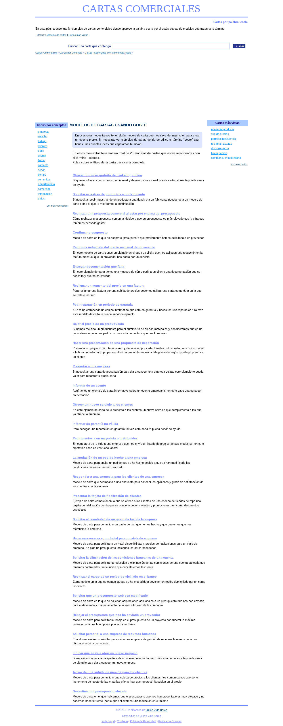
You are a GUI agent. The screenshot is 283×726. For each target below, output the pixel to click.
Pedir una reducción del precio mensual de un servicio (114, 247)
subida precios (220, 134)
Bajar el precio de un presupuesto (98, 324)
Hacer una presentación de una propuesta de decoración (116, 343)
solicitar (42, 136)
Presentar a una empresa (91, 366)
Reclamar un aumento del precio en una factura (108, 285)
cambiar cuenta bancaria (226, 157)
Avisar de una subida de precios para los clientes (110, 672)
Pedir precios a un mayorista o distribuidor (105, 438)
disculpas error (220, 148)
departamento (46, 184)
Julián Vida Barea (156, 710)
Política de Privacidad (143, 721)
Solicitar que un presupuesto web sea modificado (110, 595)
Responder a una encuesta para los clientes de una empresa (118, 476)
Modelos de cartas (57, 35)
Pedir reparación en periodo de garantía (103, 304)
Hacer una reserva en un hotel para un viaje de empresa (115, 538)
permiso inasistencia (223, 138)
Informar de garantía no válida (95, 423)
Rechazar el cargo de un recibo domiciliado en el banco (115, 576)
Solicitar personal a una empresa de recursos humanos (114, 634)
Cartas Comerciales (141, 8)
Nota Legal (108, 721)
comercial (44, 189)
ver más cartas (239, 164)
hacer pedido (219, 153)
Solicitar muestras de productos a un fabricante (109, 194)
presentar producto (222, 129)
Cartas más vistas (78, 35)
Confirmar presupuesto (90, 232)
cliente (42, 155)
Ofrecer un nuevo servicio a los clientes (103, 404)
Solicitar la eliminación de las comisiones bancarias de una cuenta (123, 557)
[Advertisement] (141, 87)
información (45, 193)
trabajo (42, 141)
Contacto (122, 721)
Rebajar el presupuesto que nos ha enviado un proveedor (116, 615)
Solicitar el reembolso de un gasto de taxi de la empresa (115, 519)
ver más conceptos (57, 205)
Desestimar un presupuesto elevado (100, 691)
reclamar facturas (221, 143)
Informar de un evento (89, 385)
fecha (41, 160)
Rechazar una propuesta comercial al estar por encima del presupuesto (126, 213)
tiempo (42, 174)
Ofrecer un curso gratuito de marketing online (107, 175)
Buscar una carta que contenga (89, 46)
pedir (41, 150)
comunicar (44, 179)
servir (41, 170)
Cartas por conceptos (51, 125)
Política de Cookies (170, 721)
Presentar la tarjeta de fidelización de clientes (107, 496)
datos (41, 198)
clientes (42, 146)
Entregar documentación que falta (98, 266)
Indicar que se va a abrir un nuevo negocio (105, 653)
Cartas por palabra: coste (230, 22)
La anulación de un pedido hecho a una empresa (110, 457)
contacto (43, 165)
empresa (43, 131)
